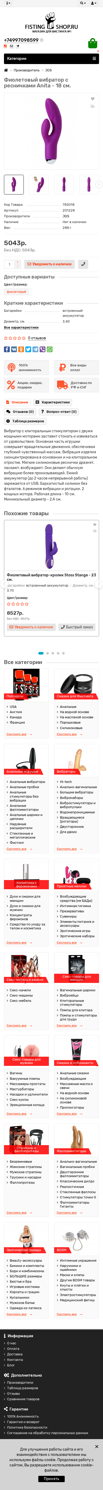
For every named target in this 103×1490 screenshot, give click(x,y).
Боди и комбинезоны (27, 1271)
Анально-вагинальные (78, 787)
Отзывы (13, 1394)
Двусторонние (72, 827)
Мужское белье (22, 1303)
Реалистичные (72, 1187)
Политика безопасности (27, 1427)
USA (13, 707)
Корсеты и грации (24, 1292)
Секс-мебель (20, 1001)
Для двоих (68, 832)
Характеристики (56, 402)
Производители (20, 1382)
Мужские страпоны (25, 1172)
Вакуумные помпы (25, 1079)
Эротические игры (75, 931)
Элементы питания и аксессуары (77, 924)
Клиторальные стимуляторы (72, 1003)
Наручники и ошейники (70, 1268)
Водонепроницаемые (77, 812)
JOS (48, 70)
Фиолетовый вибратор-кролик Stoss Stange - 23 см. (51, 577)
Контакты (15, 1360)
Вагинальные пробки (77, 1167)
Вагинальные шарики (77, 990)
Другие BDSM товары (77, 1280)
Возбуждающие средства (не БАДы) (76, 898)
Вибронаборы (71, 798)
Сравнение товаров (23, 1399)
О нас (11, 1343)
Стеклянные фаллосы (78, 1192)
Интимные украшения (78, 1260)
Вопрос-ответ (61, 412)
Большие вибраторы (76, 792)
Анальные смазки (74, 1073)
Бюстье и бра (20, 1281)
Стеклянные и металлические (22, 835)
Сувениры (68, 916)
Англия (16, 712)
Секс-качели (20, 990)
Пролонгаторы (72, 1107)
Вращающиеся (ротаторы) (72, 819)
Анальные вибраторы (27, 782)
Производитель (26, 70)
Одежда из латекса (25, 1308)
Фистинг (17, 843)
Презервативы (72, 911)
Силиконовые (71, 728)
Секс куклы (19, 1100)
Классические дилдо (77, 1181)
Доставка (14, 1354)
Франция (17, 722)
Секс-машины (21, 995)
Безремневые (21, 1161)
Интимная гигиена (75, 906)
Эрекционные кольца (27, 1105)
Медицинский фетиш (77, 1300)
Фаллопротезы (22, 1182)
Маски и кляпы (72, 1275)
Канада (16, 717)
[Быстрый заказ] (83, 264)
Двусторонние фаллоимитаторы (74, 1174)
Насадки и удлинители (29, 1094)
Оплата (13, 1349)
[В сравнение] (92, 106)
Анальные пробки (24, 787)
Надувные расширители (21, 826)
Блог (11, 1365)
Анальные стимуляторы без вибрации (24, 796)
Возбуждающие (73, 1079)
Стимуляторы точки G (78, 1197)
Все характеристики (21, 327)
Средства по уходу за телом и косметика (27, 926)
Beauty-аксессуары (26, 1260)
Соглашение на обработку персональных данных (47, 1433)
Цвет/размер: (16, 284)
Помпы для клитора (76, 1010)
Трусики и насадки (25, 1177)
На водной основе (74, 712)
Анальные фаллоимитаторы (24, 808)
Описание (20, 402)
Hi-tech (66, 782)
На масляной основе (76, 717)
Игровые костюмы (25, 1287)
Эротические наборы (77, 936)
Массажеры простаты (27, 1084)
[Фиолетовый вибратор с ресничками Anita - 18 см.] (51, 131)
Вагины (16, 1073)
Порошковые (70, 722)
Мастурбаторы (22, 1089)
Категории (16, 58)
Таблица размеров (28, 421)
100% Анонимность (23, 1416)
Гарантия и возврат (23, 1422)
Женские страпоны (26, 1167)
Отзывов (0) (23, 412)
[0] (92, 43)
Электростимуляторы (78, 1295)
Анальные (68, 707)
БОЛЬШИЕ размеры (26, 1276)
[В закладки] (92, 98)
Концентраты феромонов (21, 917)
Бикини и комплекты (27, 1266)
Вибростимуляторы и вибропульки (78, 805)
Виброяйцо (69, 995)
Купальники (19, 1297)
